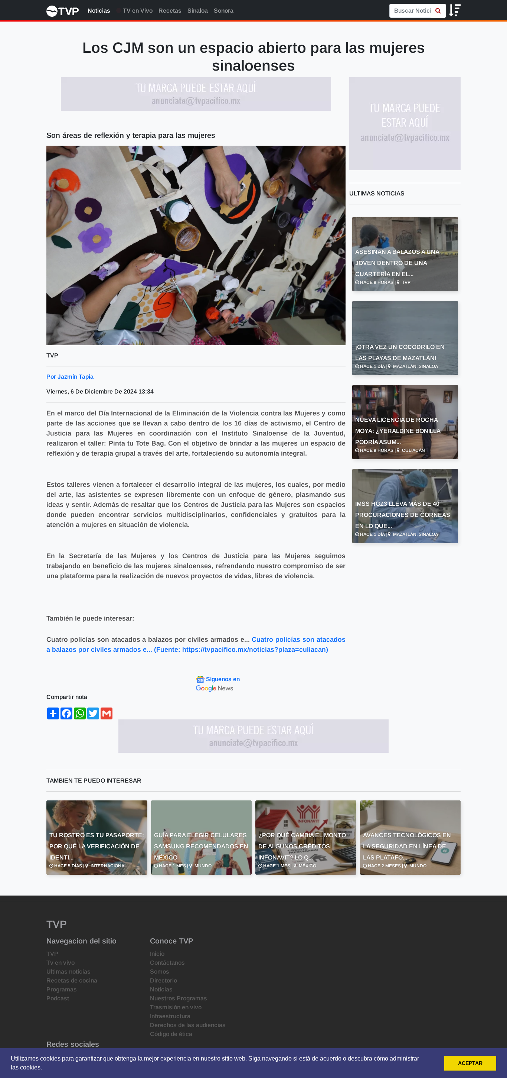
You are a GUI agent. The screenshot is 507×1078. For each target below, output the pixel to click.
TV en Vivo (137, 10)
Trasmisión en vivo (176, 1007)
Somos (159, 971)
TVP (52, 954)
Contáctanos (167, 962)
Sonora (223, 10)
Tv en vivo (60, 962)
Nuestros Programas (178, 998)
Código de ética (171, 1034)
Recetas (169, 10)
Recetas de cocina (71, 980)
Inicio (157, 954)
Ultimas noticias (68, 971)
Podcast (57, 998)
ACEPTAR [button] (470, 1063)
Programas (61, 989)
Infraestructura (170, 1016)
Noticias (99, 10)
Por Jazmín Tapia (70, 376)
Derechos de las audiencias (188, 1025)
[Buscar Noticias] (438, 11)
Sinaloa (197, 10)
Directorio (163, 980)
